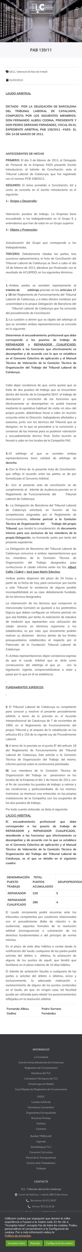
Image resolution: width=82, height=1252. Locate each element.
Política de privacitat (18, 1235)
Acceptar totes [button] (16, 1243)
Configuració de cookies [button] (59, 1243)
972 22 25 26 (47, 1206)
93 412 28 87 (49, 1200)
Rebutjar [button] (35, 1243)
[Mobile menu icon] (7, 8)
